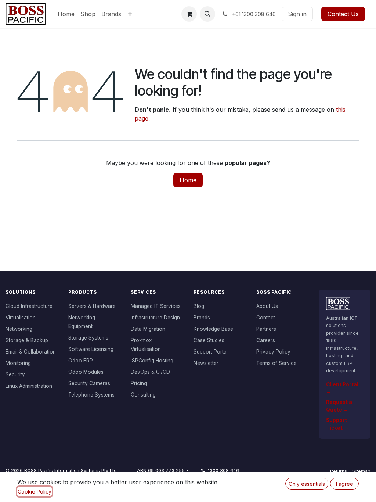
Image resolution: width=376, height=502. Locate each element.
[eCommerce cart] (189, 14)
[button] (207, 14)
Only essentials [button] (307, 484)
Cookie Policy (34, 491)
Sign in (297, 14)
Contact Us (343, 14)
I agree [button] (344, 484)
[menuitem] (66, 14)
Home (188, 180)
